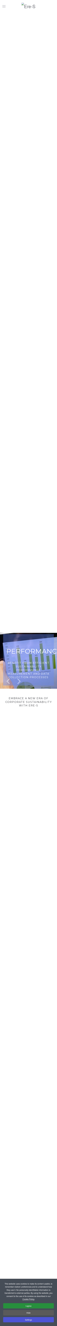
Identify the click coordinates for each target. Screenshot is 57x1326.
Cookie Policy (28, 1299)
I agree (28, 1305)
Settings (28, 1319)
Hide (28, 1312)
